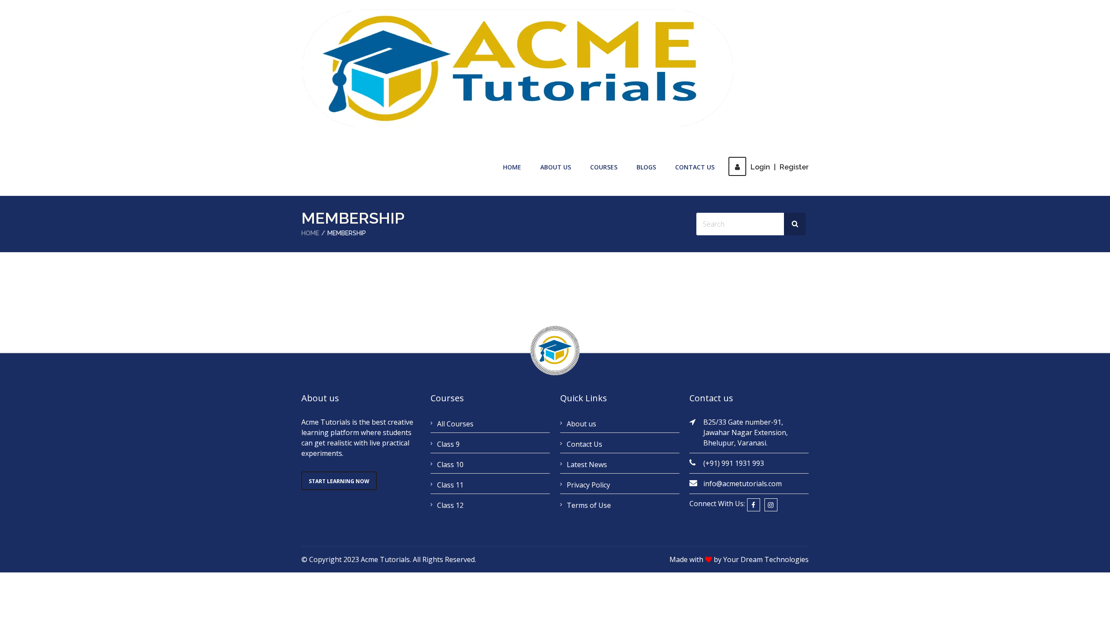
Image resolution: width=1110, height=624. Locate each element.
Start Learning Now (339, 481)
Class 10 (450, 464)
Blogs (646, 167)
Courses (603, 167)
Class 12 (450, 505)
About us (581, 424)
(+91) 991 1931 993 (733, 463)
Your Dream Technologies (766, 559)
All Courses (455, 424)
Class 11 (450, 485)
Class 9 (448, 444)
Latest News (587, 464)
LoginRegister (780, 167)
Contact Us (695, 167)
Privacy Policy (588, 485)
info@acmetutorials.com (742, 483)
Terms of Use (589, 505)
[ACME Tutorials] (518, 68)
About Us (555, 167)
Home (512, 167)
